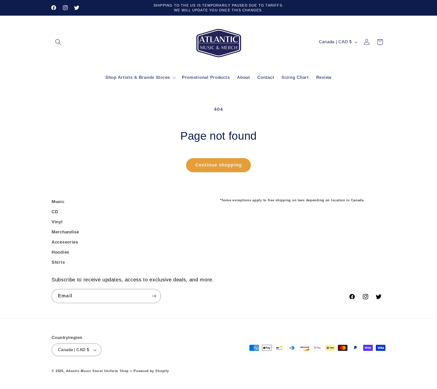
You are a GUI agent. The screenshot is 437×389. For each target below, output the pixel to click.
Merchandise (65, 232)
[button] (58, 42)
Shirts (58, 262)
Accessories (65, 242)
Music (58, 201)
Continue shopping (218, 164)
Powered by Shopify (151, 371)
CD (55, 211)
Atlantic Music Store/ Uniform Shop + (99, 371)
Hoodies (60, 252)
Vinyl (57, 222)
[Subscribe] (154, 296)
